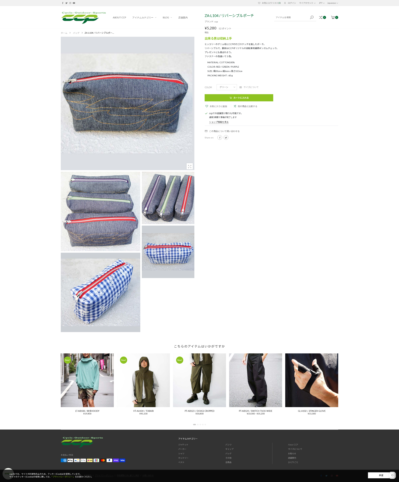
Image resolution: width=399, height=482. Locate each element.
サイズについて (295, 449)
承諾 (381, 475)
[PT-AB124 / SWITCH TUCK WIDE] (199, 380)
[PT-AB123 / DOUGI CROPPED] (143, 380)
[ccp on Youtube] (74, 3)
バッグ (228, 453)
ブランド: (209, 21)
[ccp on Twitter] (66, 3)
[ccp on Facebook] (63, 3)
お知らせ (292, 453)
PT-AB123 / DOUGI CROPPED (143, 411)
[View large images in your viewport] (190, 166)
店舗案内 (292, 458)
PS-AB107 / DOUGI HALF (311, 411)
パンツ (228, 444)
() (271, 3)
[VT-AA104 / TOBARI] (87, 380)
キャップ (229, 449)
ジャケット (183, 444)
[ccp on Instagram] (70, 3)
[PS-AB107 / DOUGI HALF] (311, 380)
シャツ (181, 453)
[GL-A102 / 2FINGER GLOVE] (255, 380)
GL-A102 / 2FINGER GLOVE (255, 411)
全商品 (228, 462)
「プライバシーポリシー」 (63, 476)
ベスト (181, 462)
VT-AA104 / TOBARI (87, 411)
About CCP (293, 444)
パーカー (182, 449)
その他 (228, 458)
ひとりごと (293, 462)
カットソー (183, 458)
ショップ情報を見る (219, 122)
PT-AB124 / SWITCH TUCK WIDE (199, 411)
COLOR (208, 87)
